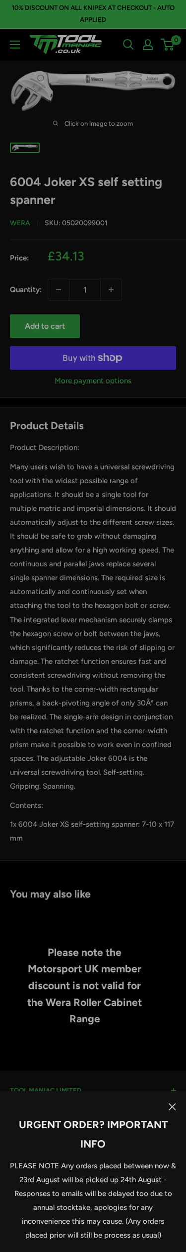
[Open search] (128, 44)
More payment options (93, 380)
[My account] (148, 44)
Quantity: (26, 289)
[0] (168, 44)
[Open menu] (15, 45)
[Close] (172, 1106)
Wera (20, 223)
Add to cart (45, 326)
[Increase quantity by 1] (111, 289)
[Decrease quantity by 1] (58, 289)
